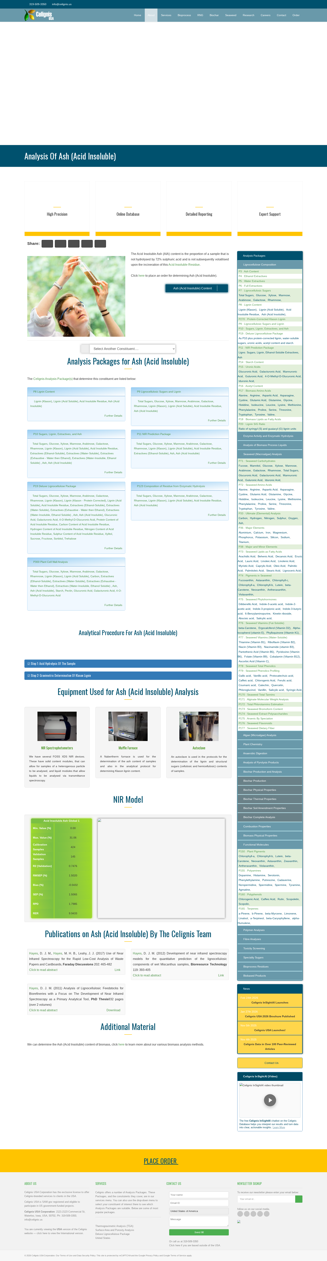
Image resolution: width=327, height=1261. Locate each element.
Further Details (113, 415)
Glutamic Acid (258, 400)
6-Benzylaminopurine (257, 613)
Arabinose (194, 401)
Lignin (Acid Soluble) (66, 401)
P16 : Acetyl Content (251, 385)
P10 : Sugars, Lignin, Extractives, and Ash (264, 328)
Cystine (243, 400)
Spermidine (265, 884)
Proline (262, 409)
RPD (35, 903)
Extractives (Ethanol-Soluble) (47, 453)
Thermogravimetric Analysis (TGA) (114, 1226)
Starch (59, 590)
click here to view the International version (60, 1233)
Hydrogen (256, 518)
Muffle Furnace (128, 747)
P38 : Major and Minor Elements (258, 546)
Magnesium (280, 532)
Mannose (180, 401)
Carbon (94, 576)
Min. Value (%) (42, 828)
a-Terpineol (257, 918)
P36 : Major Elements (251, 527)
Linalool (243, 918)
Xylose (170, 401)
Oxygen (293, 518)
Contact (281, 15)
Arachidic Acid (247, 556)
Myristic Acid (246, 565)
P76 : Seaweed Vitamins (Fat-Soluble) (261, 623)
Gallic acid (245, 675)
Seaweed (230, 15)
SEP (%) (38, 894)
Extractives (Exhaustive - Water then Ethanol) (78, 509)
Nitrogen (269, 518)
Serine (272, 409)
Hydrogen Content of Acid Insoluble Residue (56, 529)
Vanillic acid (260, 675)
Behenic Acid (265, 556)
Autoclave (199, 747)
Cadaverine (284, 880)
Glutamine (275, 400)
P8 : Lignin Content (250, 304)
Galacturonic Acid (47, 519)
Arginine (255, 395)
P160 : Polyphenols (250, 894)
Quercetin (277, 685)
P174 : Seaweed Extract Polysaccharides (263, 713)
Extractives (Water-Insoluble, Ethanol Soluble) (83, 585)
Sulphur (281, 518)
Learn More (279, 1127)
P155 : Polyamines (250, 870)
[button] (270, 1100)
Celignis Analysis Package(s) (53, 378)
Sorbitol (58, 538)
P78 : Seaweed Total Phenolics (257, 666)
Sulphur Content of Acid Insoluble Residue (78, 533)
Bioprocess (184, 15)
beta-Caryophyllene (278, 918)
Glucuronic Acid (83, 590)
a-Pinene (244, 913)
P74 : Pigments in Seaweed (255, 575)
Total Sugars (145, 401)
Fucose (243, 465)
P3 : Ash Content (249, 271)
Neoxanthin (258, 589)
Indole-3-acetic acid (271, 604)
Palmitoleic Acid (254, 570)
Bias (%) (38, 884)
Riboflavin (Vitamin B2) (281, 642)
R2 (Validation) (42, 865)
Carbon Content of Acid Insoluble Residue (84, 524)
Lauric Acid (251, 561)
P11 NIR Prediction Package (153, 434)
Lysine (281, 404)
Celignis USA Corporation (43, 1255)
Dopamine (245, 875)
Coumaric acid (247, 685)
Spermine (280, 884)
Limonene (290, 913)
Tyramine (294, 884)
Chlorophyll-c (280, 580)
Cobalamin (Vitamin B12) (285, 656)
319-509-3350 (37, 4)
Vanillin (262, 689)
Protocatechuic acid (281, 675)
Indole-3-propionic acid (266, 608)
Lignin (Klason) (43, 401)
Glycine (287, 400)
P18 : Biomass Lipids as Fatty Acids (260, 419)
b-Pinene (257, 913)
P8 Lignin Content (44, 391)
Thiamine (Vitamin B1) (252, 642)
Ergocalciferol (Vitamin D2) (274, 627)
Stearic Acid (273, 570)
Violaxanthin (246, 594)
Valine (271, 414)
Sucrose (35, 538)
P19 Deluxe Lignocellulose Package (54, 486)
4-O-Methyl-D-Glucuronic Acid (77, 519)
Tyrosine (260, 414)
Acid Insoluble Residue (184, 264)
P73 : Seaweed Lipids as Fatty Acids (260, 551)
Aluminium (245, 532)
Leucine (270, 404)
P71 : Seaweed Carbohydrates (257, 460)
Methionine (294, 404)
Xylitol (108, 533)
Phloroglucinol (247, 689)
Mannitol (255, 465)
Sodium (285, 537)
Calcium (258, 532)
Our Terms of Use (64, 1255)
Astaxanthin (263, 580)
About (151, 15)
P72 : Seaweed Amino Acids (255, 484)
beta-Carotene (247, 627)
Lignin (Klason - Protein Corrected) (85, 500)
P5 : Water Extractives (252, 281)
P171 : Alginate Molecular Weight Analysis (264, 699)
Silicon (274, 537)
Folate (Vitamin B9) (255, 656)
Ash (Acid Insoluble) (146, 410)
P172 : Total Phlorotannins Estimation (261, 704)
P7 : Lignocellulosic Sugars (255, 290)
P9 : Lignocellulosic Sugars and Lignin (261, 323)
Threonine (285, 409)
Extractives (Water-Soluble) (82, 453)
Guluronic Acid (253, 376)
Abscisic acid (246, 618)
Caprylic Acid (263, 565)
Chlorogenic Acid (265, 680)
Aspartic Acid (270, 395)
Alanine (243, 395)
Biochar (214, 15)
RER (35, 913)
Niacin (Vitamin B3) (250, 646)
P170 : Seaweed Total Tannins (257, 694)
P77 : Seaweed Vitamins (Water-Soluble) (263, 637)
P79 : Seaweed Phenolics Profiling (259, 670)
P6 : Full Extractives (250, 285)
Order (298, 15)
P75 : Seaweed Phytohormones (257, 599)
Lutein (279, 584)
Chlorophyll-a (247, 584)
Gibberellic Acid (248, 604)
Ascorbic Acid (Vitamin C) (254, 661)
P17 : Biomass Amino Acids (255, 390)
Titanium (244, 541)
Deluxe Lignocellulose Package (112, 1234)
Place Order (161, 1161)
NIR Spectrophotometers (57, 747)
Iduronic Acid (246, 381)
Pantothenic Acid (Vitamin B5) (256, 651)
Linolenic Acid (286, 561)
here (142, 275)
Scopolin (244, 903)
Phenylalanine (247, 409)
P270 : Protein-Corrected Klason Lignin (262, 319)
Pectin (68, 590)
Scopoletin (292, 899)
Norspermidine (247, 884)
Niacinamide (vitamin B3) (279, 646)
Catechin (263, 685)
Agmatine (244, 889)
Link (118, 969)
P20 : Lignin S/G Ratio (252, 424)
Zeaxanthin (290, 861)
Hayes (33, 953)
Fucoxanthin (246, 580)
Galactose (207, 401)
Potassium (261, 537)
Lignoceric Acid (292, 570)
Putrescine (268, 880)
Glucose (159, 401)
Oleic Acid (279, 565)
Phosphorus (246, 537)
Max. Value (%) (42, 837)
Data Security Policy (86, 1255)
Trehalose (70, 538)
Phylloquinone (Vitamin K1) (282, 632)
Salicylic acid (264, 618)
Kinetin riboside (282, 613)
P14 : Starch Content (251, 362)
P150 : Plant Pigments (252, 851)
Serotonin (273, 875)
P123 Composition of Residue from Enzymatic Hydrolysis (170, 486)
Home (137, 15)
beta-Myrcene (273, 913)
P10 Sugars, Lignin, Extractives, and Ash (57, 434)
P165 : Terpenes (248, 908)
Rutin (281, 899)
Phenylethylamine (249, 880)
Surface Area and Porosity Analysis (114, 1230)
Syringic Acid (293, 689)
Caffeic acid (246, 680)
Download (114, 1010)
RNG (200, 15)
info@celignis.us (62, 4)
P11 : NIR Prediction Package (256, 347)
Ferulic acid (284, 680)
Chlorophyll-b (265, 584)
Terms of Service (178, 1255)
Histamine (259, 875)
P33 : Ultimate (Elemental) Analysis (259, 513)
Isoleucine (257, 404)
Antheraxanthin (276, 589)
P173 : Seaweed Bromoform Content (261, 709)
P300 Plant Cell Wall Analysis (50, 561)
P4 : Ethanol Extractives (253, 276)
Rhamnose (140, 406)
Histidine (244, 404)
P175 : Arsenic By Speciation (256, 718)
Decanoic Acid (284, 556)
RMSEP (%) (40, 875)
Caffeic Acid (268, 899)
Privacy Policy (152, 1255)
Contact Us (271, 1062)
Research (248, 15)
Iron (268, 532)
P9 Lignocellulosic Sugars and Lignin (158, 391)
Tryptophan (245, 414)
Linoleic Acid (268, 561)
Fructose (47, 538)
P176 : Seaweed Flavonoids (255, 723)
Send (198, 1232)
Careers (265, 15)
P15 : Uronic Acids (249, 366)
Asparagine (287, 395)
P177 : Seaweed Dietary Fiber (257, 728)
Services (166, 15)
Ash (44, 462)
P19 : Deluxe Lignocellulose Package (261, 333)
